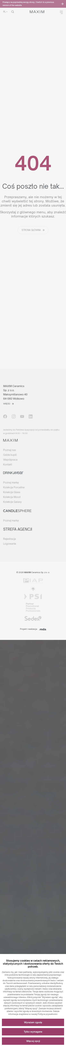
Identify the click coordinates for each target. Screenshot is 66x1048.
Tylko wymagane (33, 1031)
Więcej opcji (33, 1041)
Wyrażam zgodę (33, 1022)
